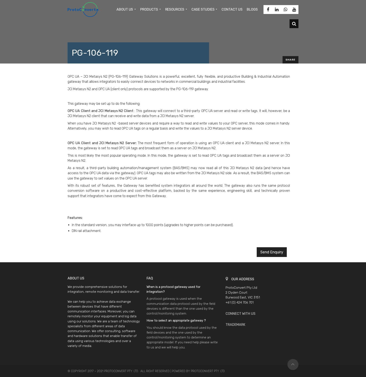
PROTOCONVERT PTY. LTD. (208, 371)
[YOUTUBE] (294, 9)
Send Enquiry (271, 252)
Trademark (235, 325)
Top (292, 364)
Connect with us (240, 314)
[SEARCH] (294, 23)
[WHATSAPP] (285, 9)
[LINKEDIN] (276, 9)
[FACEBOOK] (267, 9)
